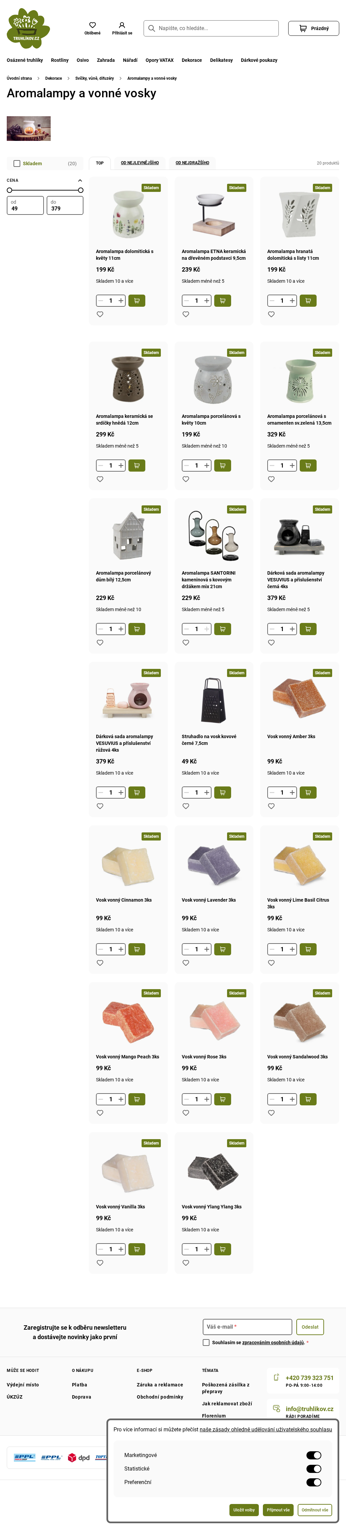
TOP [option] (100, 163)
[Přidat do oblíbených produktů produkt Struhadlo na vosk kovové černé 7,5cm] (186, 806)
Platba (80, 1384)
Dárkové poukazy (259, 60)
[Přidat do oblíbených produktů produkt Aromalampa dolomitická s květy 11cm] (100, 314)
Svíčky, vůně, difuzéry (94, 78)
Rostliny (60, 60)
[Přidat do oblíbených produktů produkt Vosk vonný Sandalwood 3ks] (271, 1113)
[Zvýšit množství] (121, 300)
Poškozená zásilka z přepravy (226, 1388)
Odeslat (310, 1327)
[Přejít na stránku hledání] (151, 28)
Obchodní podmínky (160, 1397)
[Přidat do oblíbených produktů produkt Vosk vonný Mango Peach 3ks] (100, 1113)
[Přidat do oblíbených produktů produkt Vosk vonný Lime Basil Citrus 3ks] (271, 963)
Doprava (82, 1397)
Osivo (83, 60)
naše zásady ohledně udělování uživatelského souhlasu (266, 1429)
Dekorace (192, 60)
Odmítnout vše (315, 1510)
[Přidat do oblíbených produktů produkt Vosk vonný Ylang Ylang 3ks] (186, 1263)
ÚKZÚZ (15, 1397)
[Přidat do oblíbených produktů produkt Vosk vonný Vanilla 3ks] (100, 1263)
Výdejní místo (23, 1384)
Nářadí (130, 60)
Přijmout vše (278, 1510)
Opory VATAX (160, 60)
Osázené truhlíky (25, 60)
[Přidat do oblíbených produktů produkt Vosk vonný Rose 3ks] (186, 1113)
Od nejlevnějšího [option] (140, 162)
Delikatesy (221, 60)
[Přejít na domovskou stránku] (28, 28)
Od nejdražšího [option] (192, 162)
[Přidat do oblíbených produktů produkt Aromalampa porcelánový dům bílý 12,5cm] (100, 642)
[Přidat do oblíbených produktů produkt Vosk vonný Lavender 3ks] (186, 963)
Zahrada (106, 60)
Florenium (214, 1416)
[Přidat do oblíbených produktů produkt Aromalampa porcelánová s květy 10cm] (186, 479)
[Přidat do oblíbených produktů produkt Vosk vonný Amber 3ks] (271, 806)
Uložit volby (244, 1510)
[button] (122, 28)
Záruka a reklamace (160, 1384)
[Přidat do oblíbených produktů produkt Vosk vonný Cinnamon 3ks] (100, 963)
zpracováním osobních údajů (273, 1342)
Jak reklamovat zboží (227, 1403)
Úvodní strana (19, 78)
